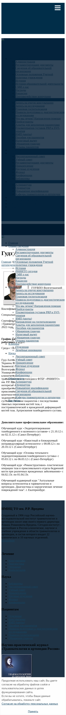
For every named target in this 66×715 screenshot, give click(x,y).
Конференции (23, 372)
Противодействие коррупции (33, 283)
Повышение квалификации (32, 387)
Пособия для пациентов (29, 328)
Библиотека (22, 375)
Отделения (22, 346)
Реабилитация (16, 570)
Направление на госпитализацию (35, 321)
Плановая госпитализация (31, 296)
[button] (57, 8)
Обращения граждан (27, 331)
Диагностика (16, 563)
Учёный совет (23, 359)
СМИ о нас (22, 274)
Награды (20, 277)
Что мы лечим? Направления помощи (38, 306)
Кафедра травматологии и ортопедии (37, 397)
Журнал (20, 369)
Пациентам (15, 287)
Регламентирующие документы (34, 252)
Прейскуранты (24, 309)
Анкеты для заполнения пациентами (37, 324)
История (20, 268)
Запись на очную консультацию (34, 290)
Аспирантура (23, 381)
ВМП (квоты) (23, 318)
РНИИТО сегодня (26, 271)
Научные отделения (27, 365)
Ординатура (22, 384)
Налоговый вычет (26, 334)
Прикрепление (24, 362)
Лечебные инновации (28, 350)
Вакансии (21, 280)
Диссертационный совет (30, 356)
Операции (14, 566)
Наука (12, 353)
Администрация (25, 249)
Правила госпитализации (23, 635)
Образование (16, 378)
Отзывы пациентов (27, 340)
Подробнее (8, 540)
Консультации (16, 560)
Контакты (14, 400)
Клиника (13, 343)
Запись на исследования (30, 293)
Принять (33, 711)
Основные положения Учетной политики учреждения (34, 263)
